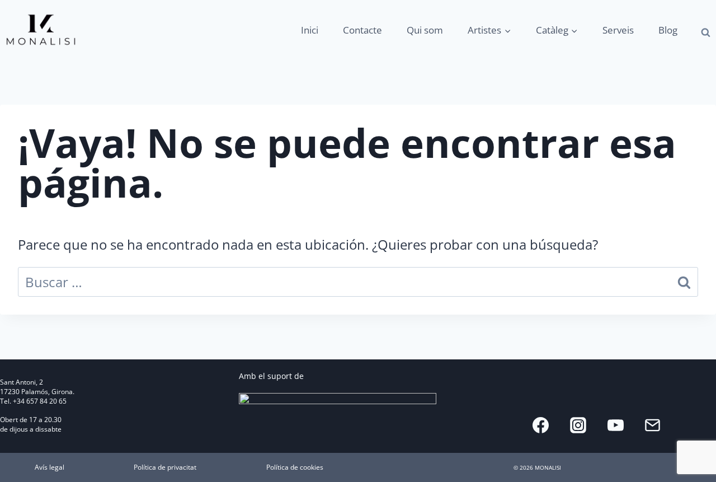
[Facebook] (541, 425)
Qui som (425, 30)
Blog (667, 30)
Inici (309, 30)
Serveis (618, 30)
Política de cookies (294, 467)
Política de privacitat (165, 467)
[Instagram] (578, 425)
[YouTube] (615, 425)
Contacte (362, 30)
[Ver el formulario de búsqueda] (705, 32)
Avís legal (49, 467)
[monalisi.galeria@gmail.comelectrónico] (653, 425)
